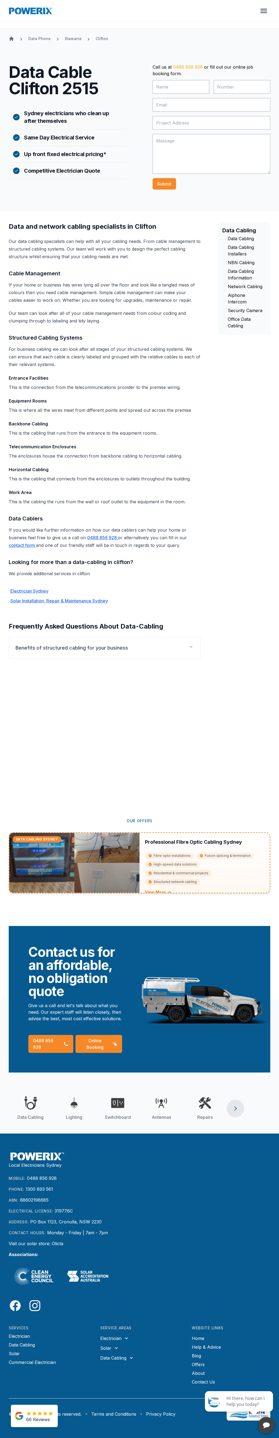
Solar (14, 1353)
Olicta (57, 1243)
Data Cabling (241, 238)
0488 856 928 (188, 67)
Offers (198, 1364)
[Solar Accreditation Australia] (88, 1276)
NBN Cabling (241, 262)
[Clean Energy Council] (33, 1276)
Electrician (19, 1336)
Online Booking (95, 1044)
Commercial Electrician (32, 1362)
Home (198, 1338)
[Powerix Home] (30, 10)
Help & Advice (206, 1347)
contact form (22, 545)
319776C (63, 1211)
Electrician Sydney (29, 591)
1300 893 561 (39, 1189)
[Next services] (235, 1108)
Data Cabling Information (241, 275)
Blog (196, 1355)
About (198, 1373)
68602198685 (34, 1200)
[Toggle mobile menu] (263, 10)
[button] (104, 648)
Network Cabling (245, 286)
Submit (164, 184)
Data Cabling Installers (241, 251)
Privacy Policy (160, 1414)
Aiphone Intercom (237, 298)
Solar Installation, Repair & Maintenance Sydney (59, 601)
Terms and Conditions (113, 1414)
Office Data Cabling (239, 322)
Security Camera (245, 310)
